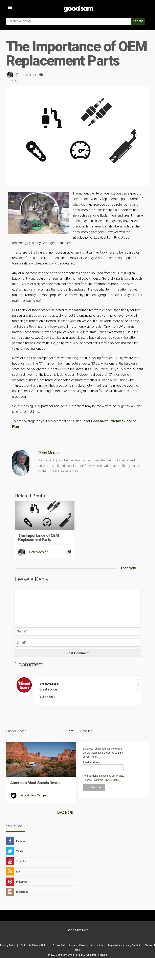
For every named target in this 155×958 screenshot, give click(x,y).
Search (138, 21)
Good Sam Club (77, 930)
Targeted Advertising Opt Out (124, 945)
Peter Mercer (26, 75)
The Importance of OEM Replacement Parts (38, 537)
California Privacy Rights (105, 780)
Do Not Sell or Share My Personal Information (78, 945)
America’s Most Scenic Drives (35, 782)
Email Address (91, 762)
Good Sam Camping (35, 795)
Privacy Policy (8, 945)
